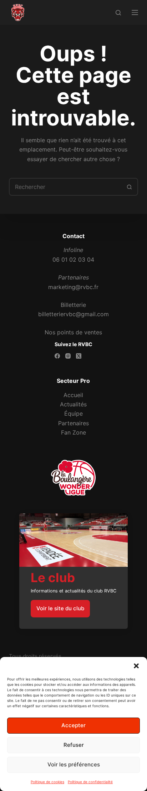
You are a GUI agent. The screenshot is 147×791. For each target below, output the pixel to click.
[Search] (118, 12)
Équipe (73, 413)
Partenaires (73, 423)
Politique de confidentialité (90, 782)
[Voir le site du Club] (73, 571)
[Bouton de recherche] (129, 187)
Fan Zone (73, 432)
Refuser (74, 744)
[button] (136, 665)
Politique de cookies (47, 782)
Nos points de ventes (73, 332)
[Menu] (135, 12)
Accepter (73, 725)
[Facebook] (57, 356)
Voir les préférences (73, 764)
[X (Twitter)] (78, 356)
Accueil (73, 395)
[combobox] (65, 187)
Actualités (73, 404)
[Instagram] (68, 356)
